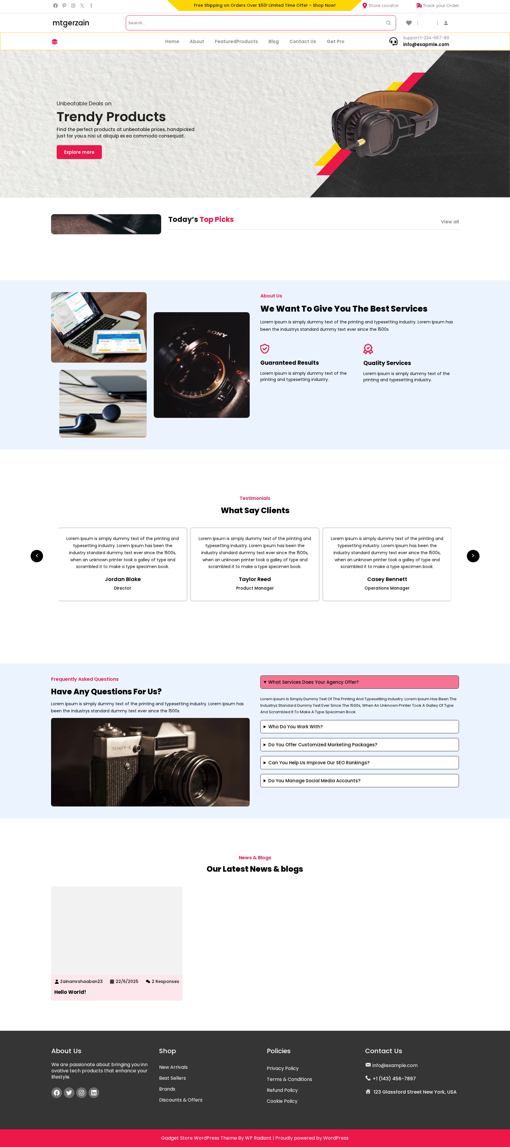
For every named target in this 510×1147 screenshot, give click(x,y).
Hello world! (70, 992)
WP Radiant (258, 1138)
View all (450, 222)
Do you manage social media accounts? (314, 781)
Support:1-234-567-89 (426, 38)
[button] (37, 554)
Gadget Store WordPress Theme (199, 1138)
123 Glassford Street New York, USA (415, 1092)
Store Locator (384, 5)
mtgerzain (71, 23)
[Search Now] (388, 23)
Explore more (79, 152)
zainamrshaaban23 (81, 981)
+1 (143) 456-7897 (394, 1078)
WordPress (336, 1138)
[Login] (449, 23)
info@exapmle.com (426, 44)
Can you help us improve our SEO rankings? (319, 763)
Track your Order (441, 5)
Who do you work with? (295, 727)
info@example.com (395, 1065)
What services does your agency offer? (313, 682)
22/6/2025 (127, 981)
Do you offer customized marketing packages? (322, 745)
